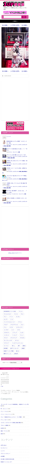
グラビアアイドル (14, 324)
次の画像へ (25, 25)
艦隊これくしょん (7, 353)
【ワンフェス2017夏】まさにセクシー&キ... (17, 154)
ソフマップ (14, 332)
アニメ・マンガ (4, 411)
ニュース (9, 136)
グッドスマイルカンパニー (9, 322)
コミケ (12, 329)
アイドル (20, 311)
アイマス (16, 314)
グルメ (22, 324)
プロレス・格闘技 (4, 425)
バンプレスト (6, 335)
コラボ (18, 329)
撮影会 (24, 345)
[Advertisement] (15, 101)
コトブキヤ (6, 329)
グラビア (5, 324)
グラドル (20, 322)
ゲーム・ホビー (4, 419)
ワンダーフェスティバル (17, 343)
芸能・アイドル (4, 431)
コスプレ (11, 327)
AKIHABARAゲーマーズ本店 (10, 311)
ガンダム (18, 316)
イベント (11, 316)
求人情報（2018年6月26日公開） (8, 459)
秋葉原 (23, 348)
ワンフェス (6, 345)
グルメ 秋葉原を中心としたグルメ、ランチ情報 (11, 417)
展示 (19, 345)
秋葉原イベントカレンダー (6, 461)
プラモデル (22, 337)
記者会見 (16, 353)
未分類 (2, 428)
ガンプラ (5, 319)
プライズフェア (13, 337)
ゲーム (5, 327)
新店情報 (5, 348)
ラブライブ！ (6, 343)
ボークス (17, 340)
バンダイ (22, 332)
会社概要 (3, 456)
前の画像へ (5, 25)
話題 (2, 433)
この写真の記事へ (15, 25)
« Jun (2, 386)
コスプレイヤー (19, 327)
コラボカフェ (6, 332)
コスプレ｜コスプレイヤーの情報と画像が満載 (17, 171)
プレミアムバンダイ (8, 340)
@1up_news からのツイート (15, 253)
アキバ (22, 314)
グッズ (11, 319)
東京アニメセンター (14, 348)
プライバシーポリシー (5, 453)
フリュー (22, 335)
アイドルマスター (7, 314)
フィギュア (14, 335)
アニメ (5, 316)
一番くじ (13, 345)
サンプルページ (4, 448)
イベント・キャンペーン (13, 144)
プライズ (5, 337)
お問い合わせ (3, 445)
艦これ (17, 351)
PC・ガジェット (4, 408)
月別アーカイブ (6, 362)
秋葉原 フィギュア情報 (8, 351)
